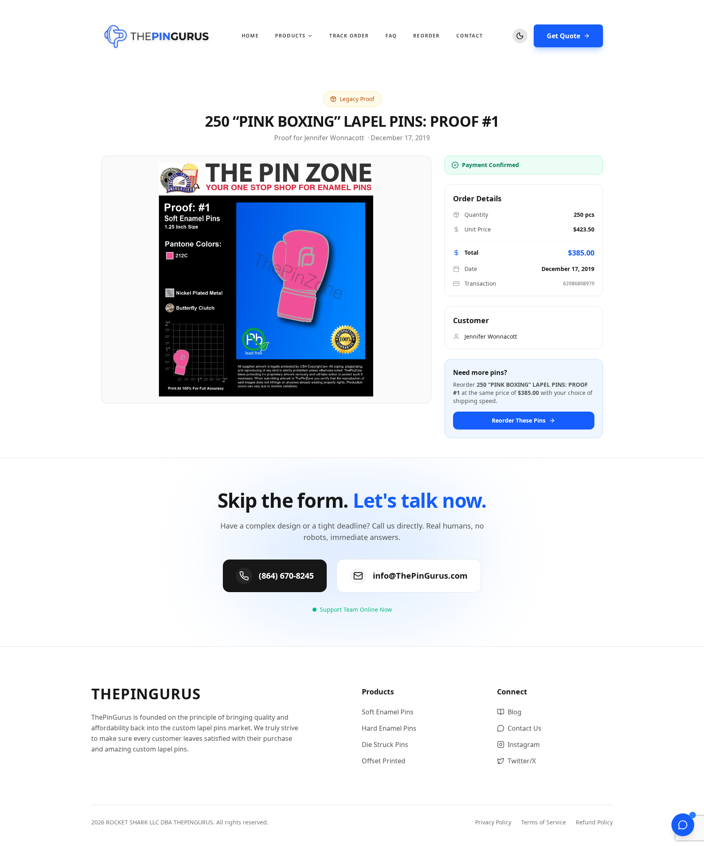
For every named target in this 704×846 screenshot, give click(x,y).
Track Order (349, 36)
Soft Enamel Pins (388, 711)
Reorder (426, 36)
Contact (469, 36)
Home (250, 36)
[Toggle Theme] (520, 36)
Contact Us (524, 728)
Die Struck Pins (385, 744)
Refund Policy (594, 822)
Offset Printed (383, 760)
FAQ (391, 36)
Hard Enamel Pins (389, 728)
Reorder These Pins (519, 420)
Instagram (524, 744)
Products (290, 36)
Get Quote (563, 35)
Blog (514, 711)
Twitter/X (522, 760)
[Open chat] (682, 824)
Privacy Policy (493, 822)
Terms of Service (543, 822)
